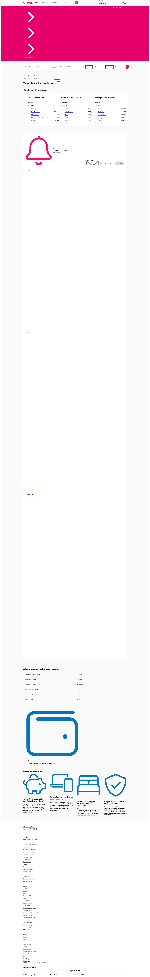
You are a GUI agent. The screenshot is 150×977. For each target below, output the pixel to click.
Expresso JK (26, 876)
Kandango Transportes (28, 881)
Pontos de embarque (28, 925)
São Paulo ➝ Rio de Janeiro (30, 842)
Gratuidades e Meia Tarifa (29, 951)
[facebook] (27, 829)
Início (36, 2)
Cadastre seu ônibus (28, 905)
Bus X (24, 874)
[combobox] (39, 67)
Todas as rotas (26, 859)
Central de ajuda (27, 932)
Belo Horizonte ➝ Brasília (29, 849)
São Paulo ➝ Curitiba (28, 847)
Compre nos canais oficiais (29, 917)
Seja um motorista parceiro (29, 908)
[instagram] (24, 829)
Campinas (67, 120)
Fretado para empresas (28, 910)
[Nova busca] (125, 2)
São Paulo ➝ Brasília (28, 857)
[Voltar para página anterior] (80, 2)
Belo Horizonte (35, 112)
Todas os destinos (27, 862)
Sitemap (25, 956)
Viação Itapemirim (27, 883)
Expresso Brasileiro (27, 903)
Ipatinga (100, 118)
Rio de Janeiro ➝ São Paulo (30, 839)
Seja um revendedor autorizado (30, 912)
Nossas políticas (27, 944)
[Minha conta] (76, 2)
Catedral (25, 888)
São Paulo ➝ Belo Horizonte (30, 844)
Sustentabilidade (27, 949)
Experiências (55, 2)
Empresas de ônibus (28, 869)
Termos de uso (26, 941)
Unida (24, 898)
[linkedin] (33, 829)
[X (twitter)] (30, 829)
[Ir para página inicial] (28, 3)
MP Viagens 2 (80, 684)
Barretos (33, 120)
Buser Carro (26, 866)
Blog (24, 939)
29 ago (57, 81)
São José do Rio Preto (37, 118)
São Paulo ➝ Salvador (28, 854)
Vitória (66, 115)
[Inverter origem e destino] (54, 66)
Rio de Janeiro (35, 109)
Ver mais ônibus (32, 123)
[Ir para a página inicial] (28, 827)
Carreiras (25, 946)
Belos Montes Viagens (28, 879)
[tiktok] (37, 829)
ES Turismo (26, 900)
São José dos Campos (71, 118)
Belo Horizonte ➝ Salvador (29, 852)
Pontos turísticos (27, 927)
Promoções (44, 2)
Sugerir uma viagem (28, 920)
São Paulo (67, 109)
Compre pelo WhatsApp (29, 954)
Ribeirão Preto (35, 115)
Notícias (25, 937)
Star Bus (25, 891)
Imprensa (25, 934)
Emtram (25, 886)
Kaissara (25, 893)
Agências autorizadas (28, 915)
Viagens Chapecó (27, 871)
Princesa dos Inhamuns (28, 896)
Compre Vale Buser (27, 922)
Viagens (64, 2)
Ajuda (71, 2)
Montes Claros (102, 115)
